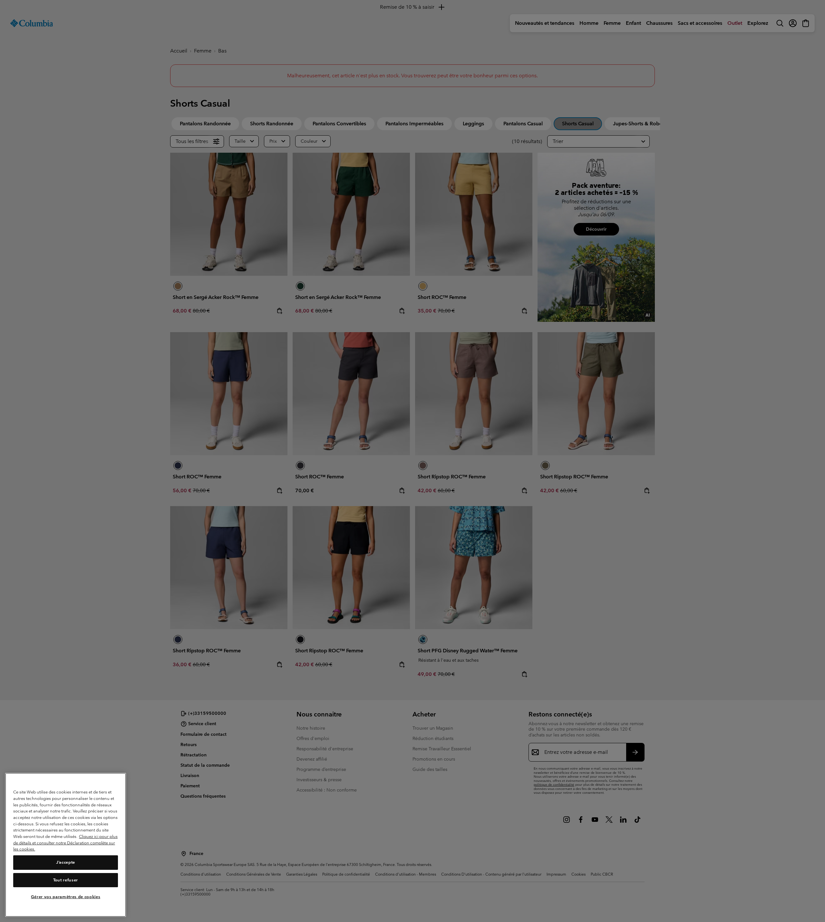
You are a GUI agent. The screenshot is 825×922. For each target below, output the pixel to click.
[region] (65, 845)
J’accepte (65, 862)
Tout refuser (65, 880)
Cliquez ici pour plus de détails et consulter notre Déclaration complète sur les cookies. (65, 843)
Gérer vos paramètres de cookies (65, 897)
